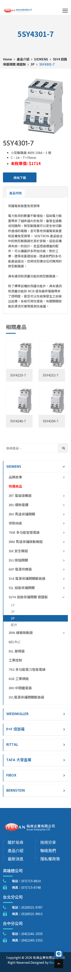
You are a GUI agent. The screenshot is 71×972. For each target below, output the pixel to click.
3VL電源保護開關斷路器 (26, 697)
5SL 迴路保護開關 (22, 588)
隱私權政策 (50, 859)
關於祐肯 (15, 842)
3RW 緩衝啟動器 (21, 633)
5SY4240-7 (18, 421)
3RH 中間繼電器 (20, 688)
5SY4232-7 (50, 375)
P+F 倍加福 (15, 729)
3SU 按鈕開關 (18, 560)
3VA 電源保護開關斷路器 (27, 579)
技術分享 (48, 842)
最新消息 (15, 859)
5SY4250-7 (50, 421)
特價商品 (15, 486)
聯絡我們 (48, 850)
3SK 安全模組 (18, 551)
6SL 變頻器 (17, 651)
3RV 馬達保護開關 (22, 514)
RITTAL (12, 745)
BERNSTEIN (15, 791)
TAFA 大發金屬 (18, 760)
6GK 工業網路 (19, 679)
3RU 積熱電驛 (18, 505)
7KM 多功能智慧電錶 (24, 533)
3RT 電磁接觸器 (20, 496)
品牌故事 (15, 477)
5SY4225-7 (18, 375)
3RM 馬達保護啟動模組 (26, 542)
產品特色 (15, 193)
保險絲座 (15, 523)
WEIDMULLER (17, 714)
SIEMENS (13, 467)
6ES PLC (14, 642)
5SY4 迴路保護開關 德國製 (28, 597)
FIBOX (11, 775)
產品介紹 (15, 850)
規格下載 (19, 177)
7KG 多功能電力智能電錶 (27, 670)
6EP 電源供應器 (20, 569)
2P (13, 611)
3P (13, 618)
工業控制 (15, 660)
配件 (14, 624)
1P (13, 605)
